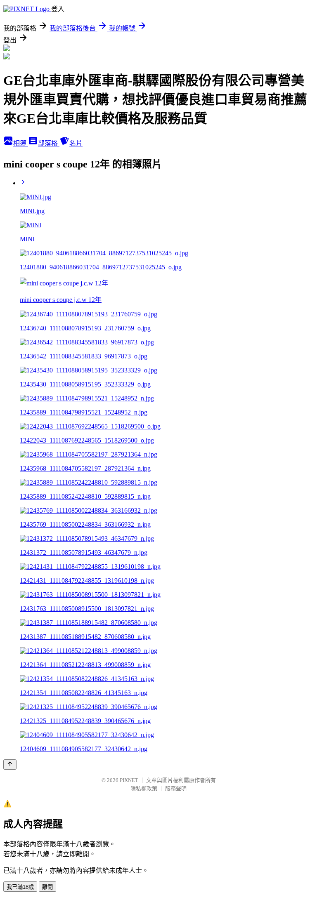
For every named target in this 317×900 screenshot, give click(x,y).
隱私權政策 (143, 788)
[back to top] (10, 764)
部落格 (48, 143)
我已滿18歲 (20, 887)
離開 (47, 887)
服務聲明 (176, 788)
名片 (76, 143)
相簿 (20, 143)
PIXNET (129, 780)
